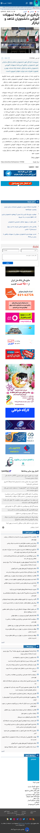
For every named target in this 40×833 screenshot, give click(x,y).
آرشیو (3, 642)
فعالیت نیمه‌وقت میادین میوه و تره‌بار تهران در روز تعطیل (20, 576)
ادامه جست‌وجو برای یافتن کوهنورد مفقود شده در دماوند (20, 579)
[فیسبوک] (26, 819)
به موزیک (36, 789)
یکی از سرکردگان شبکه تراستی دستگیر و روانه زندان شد (21, 572)
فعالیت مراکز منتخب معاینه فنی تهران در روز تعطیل (22, 625)
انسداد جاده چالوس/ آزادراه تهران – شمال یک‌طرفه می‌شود (20, 747)
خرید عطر (36, 798)
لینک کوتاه (36, 162)
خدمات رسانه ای (20, 814)
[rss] (33, 819)
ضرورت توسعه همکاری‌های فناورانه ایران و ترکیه (23, 589)
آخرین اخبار (29, 532)
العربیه (5, 3)
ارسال (7, 263)
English (10, 3)
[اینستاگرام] (20, 819)
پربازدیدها (30, 647)
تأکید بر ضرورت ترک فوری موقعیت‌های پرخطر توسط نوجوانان (19, 599)
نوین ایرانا (36, 782)
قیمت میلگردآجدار (33, 800)
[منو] (30, 3)
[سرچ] (26, 3)
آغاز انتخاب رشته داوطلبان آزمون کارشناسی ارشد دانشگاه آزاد (19, 721)
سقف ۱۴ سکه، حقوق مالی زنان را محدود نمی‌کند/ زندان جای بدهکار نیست (16, 8)
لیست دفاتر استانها (12, 813)
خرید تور (36, 793)
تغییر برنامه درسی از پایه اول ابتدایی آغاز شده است (22, 661)
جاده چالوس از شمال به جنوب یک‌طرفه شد (24, 657)
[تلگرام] (16, 819)
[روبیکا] (7, 819)
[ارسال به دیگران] (9, 58)
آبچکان (37, 802)
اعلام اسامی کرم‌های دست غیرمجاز (27, 717)
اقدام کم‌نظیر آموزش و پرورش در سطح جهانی (23, 615)
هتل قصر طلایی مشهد (32, 791)
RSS (31, 813)
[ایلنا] (36, 3)
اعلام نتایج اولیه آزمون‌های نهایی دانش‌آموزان (23, 568)
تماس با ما (33, 811)
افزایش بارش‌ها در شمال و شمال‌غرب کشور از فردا (22, 693)
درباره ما (24, 811)
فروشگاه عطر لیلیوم (33, 796)
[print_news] (2, 58)
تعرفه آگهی (7, 811)
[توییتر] (23, 819)
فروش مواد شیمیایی (32, 795)
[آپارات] (13, 819)
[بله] (10, 819)
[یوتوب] (30, 819)
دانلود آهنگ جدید (33, 787)
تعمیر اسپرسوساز (33, 804)
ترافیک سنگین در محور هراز (28, 713)
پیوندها (24, 813)
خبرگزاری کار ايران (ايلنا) (24, 823)
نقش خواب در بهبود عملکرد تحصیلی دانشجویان (22, 222)
